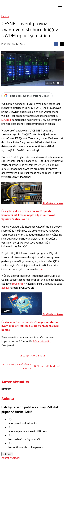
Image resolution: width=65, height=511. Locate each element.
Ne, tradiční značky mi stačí (24, 439)
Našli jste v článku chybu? (47, 366)
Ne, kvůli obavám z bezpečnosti (26, 447)
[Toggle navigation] (60, 6)
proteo (5, 43)
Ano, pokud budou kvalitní (23, 423)
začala (5, 287)
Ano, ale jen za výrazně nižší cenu (27, 431)
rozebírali (17, 283)
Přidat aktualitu (42, 341)
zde (40, 269)
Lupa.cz (5, 16)
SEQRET (6, 119)
